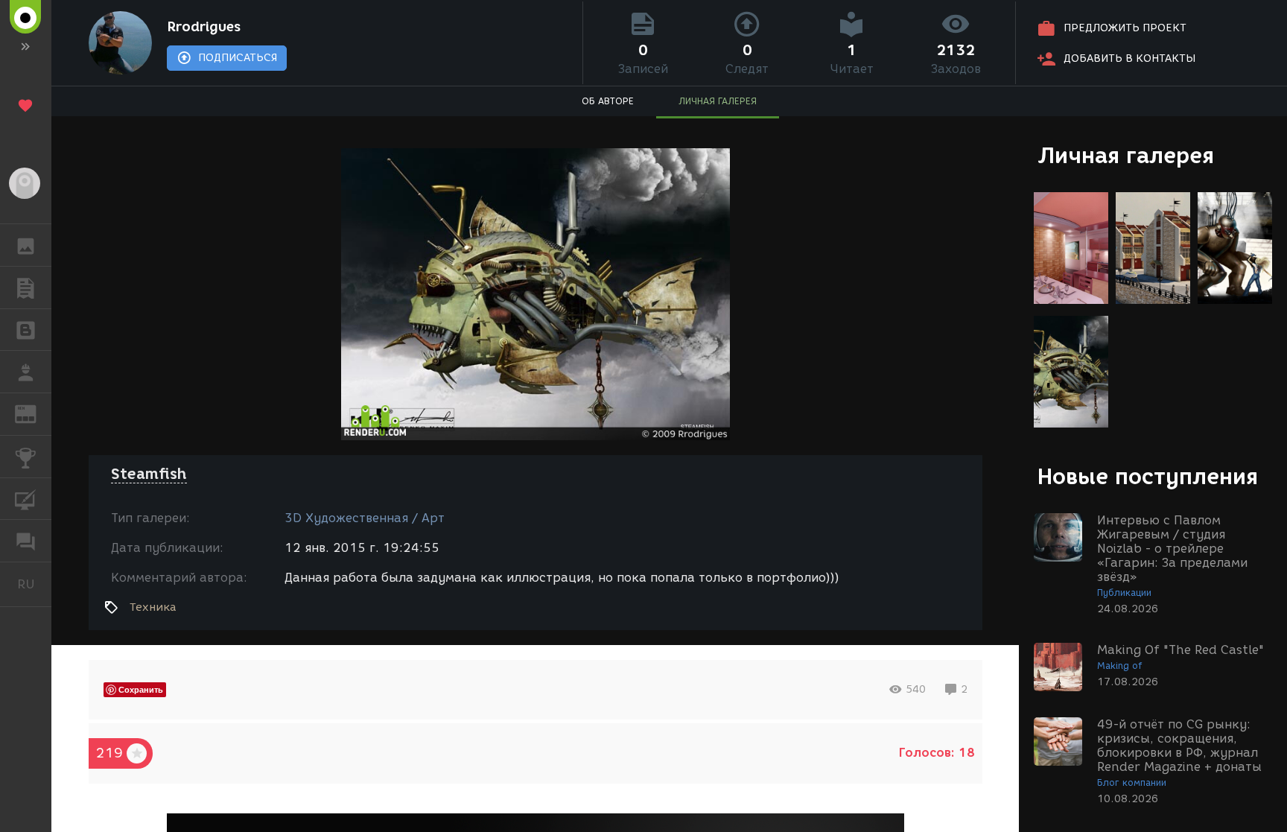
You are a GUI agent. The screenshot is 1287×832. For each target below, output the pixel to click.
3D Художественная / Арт (365, 518)
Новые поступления (1147, 476)
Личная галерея (1125, 155)
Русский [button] (34, 584)
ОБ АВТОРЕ (608, 101)
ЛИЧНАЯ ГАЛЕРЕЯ (718, 101)
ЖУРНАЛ (34, 413)
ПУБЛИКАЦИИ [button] (25, 287)
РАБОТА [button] (25, 372)
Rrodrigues (204, 27)
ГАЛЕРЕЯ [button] (25, 245)
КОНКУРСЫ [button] (25, 456)
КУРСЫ (25, 499)
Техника (153, 607)
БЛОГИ (25, 330)
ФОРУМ (25, 541)
